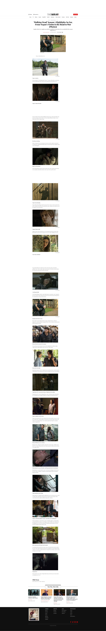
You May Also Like (53, 587)
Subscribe (76, 14)
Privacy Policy (64, 611)
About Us (46, 610)
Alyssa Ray (43, 600)
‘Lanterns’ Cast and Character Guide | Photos (33, 597)
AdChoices (63, 613)
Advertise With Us (72, 616)
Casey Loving (30, 599)
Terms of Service (64, 610)
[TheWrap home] (53, 14)
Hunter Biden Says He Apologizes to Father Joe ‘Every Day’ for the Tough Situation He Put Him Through (58, 599)
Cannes (71, 610)
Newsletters (36, 14)
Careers (46, 614)
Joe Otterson (44, 32)
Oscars (71, 614)
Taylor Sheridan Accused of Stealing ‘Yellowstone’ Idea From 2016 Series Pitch (46, 598)
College (71, 611)
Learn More (55, 613)
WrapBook (46, 619)
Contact (46, 613)
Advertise (46, 611)
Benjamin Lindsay (47, 600)
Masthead (46, 616)
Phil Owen (48, 32)
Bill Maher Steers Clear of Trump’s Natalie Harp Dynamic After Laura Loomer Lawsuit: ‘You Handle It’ (72, 598)
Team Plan (54, 611)
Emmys (71, 613)
